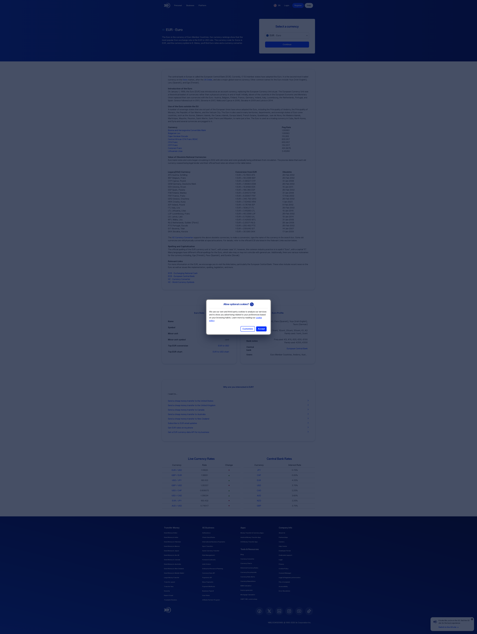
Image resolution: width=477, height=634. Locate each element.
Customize (247, 329)
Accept (261, 329)
